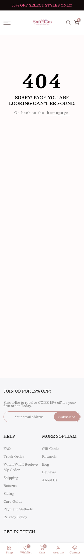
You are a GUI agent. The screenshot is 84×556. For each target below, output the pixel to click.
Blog (45, 464)
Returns (10, 485)
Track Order (14, 456)
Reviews (49, 472)
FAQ (7, 448)
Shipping (11, 477)
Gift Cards (50, 448)
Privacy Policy (15, 517)
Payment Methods (18, 509)
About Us (49, 480)
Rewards (49, 456)
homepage (58, 112)
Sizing (9, 493)
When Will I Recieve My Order (21, 467)
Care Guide (13, 501)
